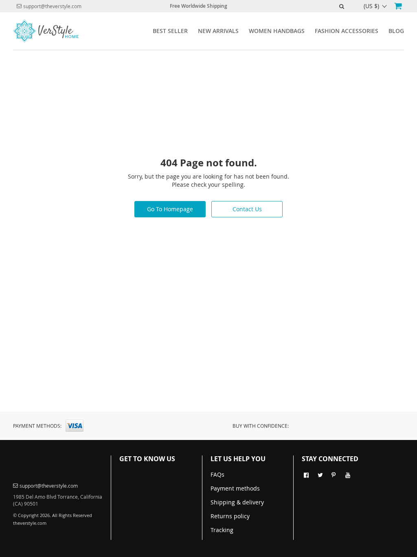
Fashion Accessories (346, 31)
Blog (396, 31)
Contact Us (247, 209)
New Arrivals (218, 31)
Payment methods (235, 488)
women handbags (277, 31)
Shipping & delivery (237, 502)
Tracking (222, 530)
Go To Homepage (170, 209)
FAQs (217, 474)
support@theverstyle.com (52, 6)
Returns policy (230, 516)
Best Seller (170, 31)
